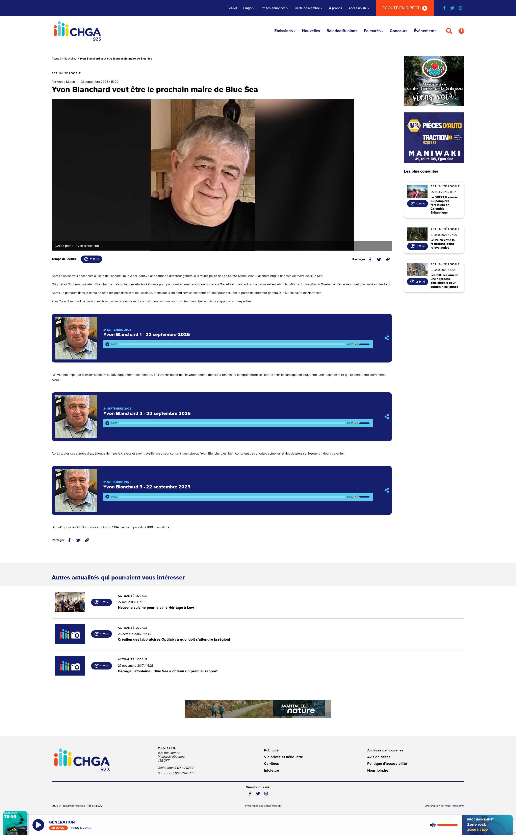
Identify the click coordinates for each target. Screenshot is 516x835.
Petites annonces (273, 8)
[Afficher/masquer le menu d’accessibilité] (461, 31)
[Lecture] (107, 344)
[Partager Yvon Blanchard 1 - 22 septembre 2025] (387, 338)
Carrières (271, 763)
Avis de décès (378, 757)
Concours (398, 30)
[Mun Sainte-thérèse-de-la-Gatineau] (434, 81)
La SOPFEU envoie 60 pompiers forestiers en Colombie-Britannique (444, 205)
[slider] (365, 344)
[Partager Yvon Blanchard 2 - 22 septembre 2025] (387, 417)
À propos (335, 8)
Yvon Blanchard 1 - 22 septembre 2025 (146, 334)
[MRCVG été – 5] (258, 709)
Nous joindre (377, 770)
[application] (238, 344)
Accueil (56, 58)
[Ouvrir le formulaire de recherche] (449, 31)
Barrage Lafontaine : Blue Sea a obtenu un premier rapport (167, 671)
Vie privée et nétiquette (283, 757)
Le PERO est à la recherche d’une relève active (443, 244)
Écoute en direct (401, 8)
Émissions (283, 30)
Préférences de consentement (263, 806)
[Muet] (356, 344)
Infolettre (271, 770)
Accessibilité (358, 8)
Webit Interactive (454, 806)
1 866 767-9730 (184, 773)
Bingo (247, 8)
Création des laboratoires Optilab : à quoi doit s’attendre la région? (174, 639)
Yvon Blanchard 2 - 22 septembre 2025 (147, 413)
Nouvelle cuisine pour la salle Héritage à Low (156, 607)
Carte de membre (307, 8)
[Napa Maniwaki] (434, 137)
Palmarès (372, 30)
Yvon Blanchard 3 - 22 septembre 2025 (146, 487)
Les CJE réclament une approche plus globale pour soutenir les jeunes (444, 281)
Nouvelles (311, 30)
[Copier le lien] (388, 260)
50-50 (232, 8)
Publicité (271, 750)
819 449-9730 (184, 768)
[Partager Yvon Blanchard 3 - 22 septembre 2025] (387, 490)
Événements (425, 30)
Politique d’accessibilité (387, 763)
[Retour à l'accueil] (77, 31)
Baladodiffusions (342, 30)
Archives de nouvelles (385, 750)
